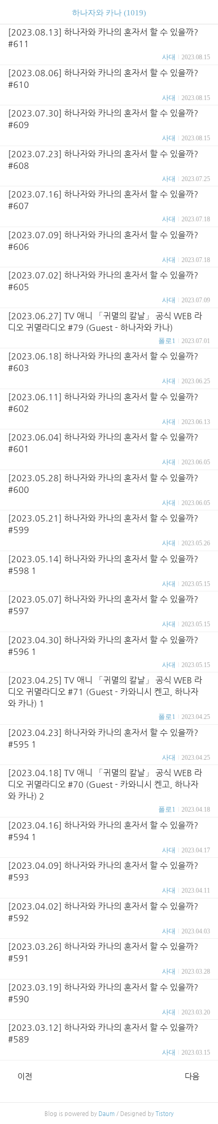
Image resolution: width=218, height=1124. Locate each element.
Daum (106, 1113)
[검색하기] (205, 12)
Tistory (165, 1113)
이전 (24, 1076)
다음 (192, 1076)
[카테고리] (13, 12)
